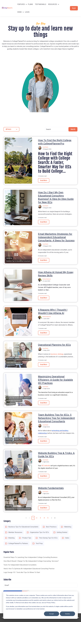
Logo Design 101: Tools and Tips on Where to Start (22, 572)
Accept (51, 614)
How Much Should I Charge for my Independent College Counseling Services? (31, 561)
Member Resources (15, 532)
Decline (67, 614)
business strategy (57, 354)
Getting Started (62, 532)
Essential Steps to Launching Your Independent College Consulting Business (30, 557)
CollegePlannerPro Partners (18, 543)
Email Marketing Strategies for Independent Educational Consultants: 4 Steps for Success (56, 237)
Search (73, 129)
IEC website (45, 466)
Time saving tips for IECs (48, 538)
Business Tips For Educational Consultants (23, 527)
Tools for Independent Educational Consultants (20, 565)
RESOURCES (52, 4)
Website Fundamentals (51, 488)
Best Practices (51, 527)
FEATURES (21, 4)
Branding (11, 538)
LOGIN (27, 12)
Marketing (67, 527)
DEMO (19, 12)
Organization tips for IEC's (39, 532)
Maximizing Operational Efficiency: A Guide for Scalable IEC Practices (55, 379)
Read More (43, 180)
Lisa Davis (45, 147)
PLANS (30, 4)
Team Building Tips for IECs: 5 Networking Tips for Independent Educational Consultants (56, 418)
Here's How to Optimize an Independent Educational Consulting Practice (29, 569)
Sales (67, 538)
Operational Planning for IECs (54, 344)
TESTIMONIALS (40, 4)
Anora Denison (46, 279)
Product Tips (26, 538)
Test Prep (39, 543)
